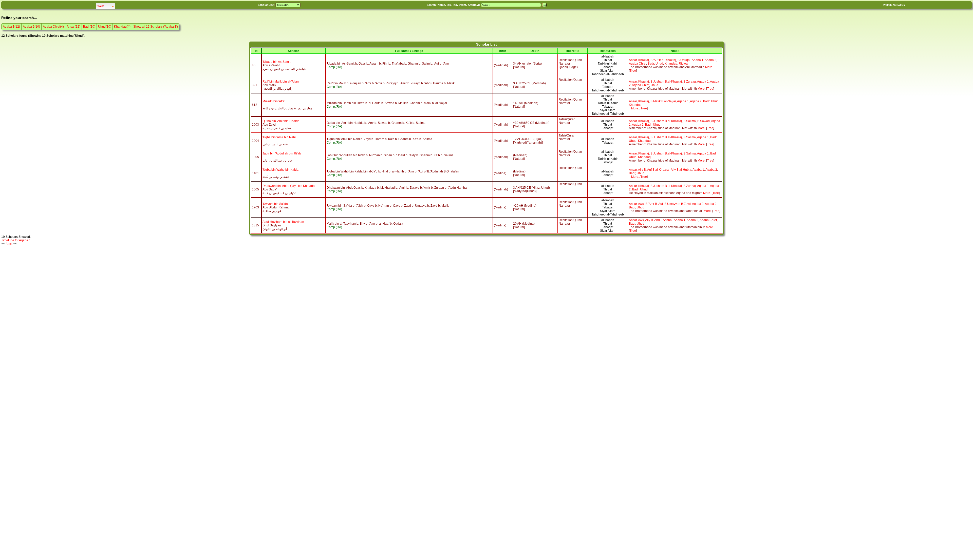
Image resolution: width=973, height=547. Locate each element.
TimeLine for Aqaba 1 (16, 240)
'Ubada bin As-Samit (276, 62)
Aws (641, 204)
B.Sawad (703, 121)
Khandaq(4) (122, 26)
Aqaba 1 (697, 60)
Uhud (659, 63)
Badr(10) (89, 26)
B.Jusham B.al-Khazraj (666, 81)
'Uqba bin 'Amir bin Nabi (279, 137)
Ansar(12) (73, 26)
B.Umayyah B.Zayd (677, 204)
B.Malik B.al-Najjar (663, 101)
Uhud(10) (104, 26)
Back (9, 244)
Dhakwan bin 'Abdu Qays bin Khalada (289, 186)
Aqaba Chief (637, 63)
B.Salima (689, 121)
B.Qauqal (684, 60)
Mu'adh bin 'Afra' (274, 101)
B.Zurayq (689, 81)
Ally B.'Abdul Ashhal (658, 220)
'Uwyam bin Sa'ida (275, 204)
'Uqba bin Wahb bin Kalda (280, 169)
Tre (632, 70)
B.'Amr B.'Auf (654, 204)
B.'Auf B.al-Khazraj (663, 60)
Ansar (633, 60)
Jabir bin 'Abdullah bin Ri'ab (282, 153)
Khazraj (643, 60)
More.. (709, 67)
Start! (106, 6)
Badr (651, 63)
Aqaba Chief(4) (53, 26)
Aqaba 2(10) (31, 26)
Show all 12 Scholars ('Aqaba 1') (155, 26)
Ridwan (684, 63)
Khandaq (671, 63)
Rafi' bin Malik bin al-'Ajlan (281, 81)
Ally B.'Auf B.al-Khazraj (653, 169)
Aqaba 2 (710, 60)
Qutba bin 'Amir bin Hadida (281, 121)
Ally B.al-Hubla (681, 169)
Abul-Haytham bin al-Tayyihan (283, 222)
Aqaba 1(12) (11, 26)
